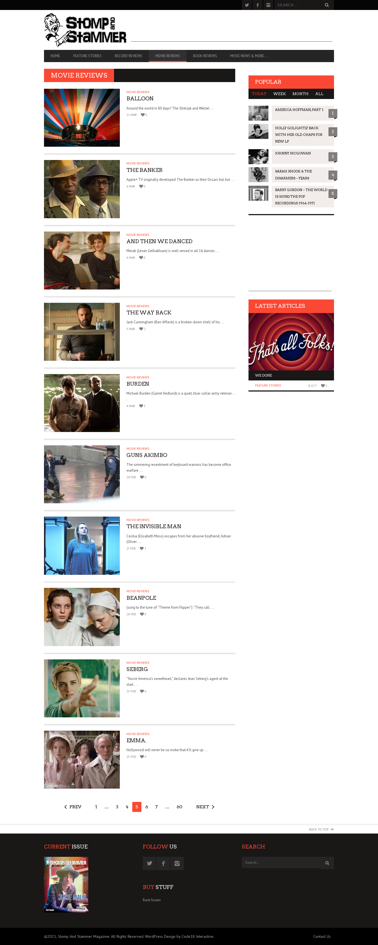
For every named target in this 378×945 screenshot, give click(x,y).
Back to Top (319, 829)
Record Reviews (128, 56)
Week (279, 94)
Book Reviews (205, 56)
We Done (263, 375)
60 (179, 806)
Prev (75, 806)
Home (55, 56)
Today (259, 94)
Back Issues (152, 900)
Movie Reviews (168, 56)
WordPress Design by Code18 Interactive (179, 936)
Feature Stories (87, 56)
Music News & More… (248, 56)
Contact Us (322, 936)
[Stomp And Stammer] (87, 30)
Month (300, 94)
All (319, 94)
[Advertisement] (231, 29)
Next (202, 806)
